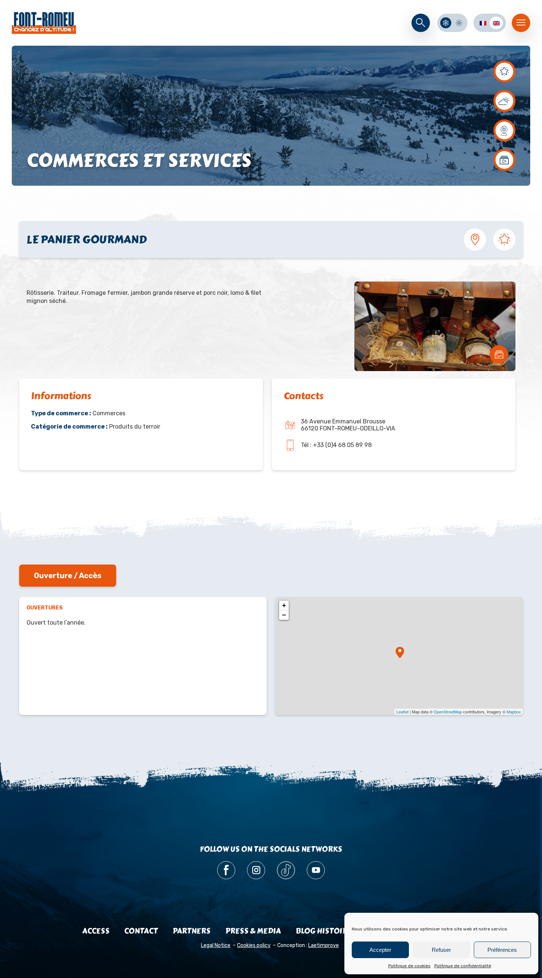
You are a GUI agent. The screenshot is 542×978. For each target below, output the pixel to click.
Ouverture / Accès (67, 575)
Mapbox (514, 712)
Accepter (380, 950)
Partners (192, 931)
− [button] (284, 615)
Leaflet (402, 712)
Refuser (441, 950)
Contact (141, 931)
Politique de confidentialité (462, 965)
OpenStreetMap (448, 712)
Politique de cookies (409, 965)
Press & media (253, 931)
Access (96, 931)
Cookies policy (254, 945)
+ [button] (284, 605)
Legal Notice (215, 945)
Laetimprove (323, 945)
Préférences (502, 950)
